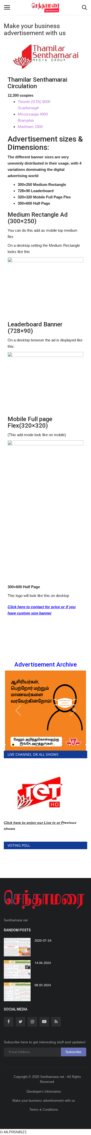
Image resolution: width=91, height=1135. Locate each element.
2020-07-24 (42, 940)
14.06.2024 (42, 963)
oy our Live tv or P (47, 823)
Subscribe (73, 1052)
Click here (12, 823)
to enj (26, 823)
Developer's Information (44, 1091)
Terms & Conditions (43, 1109)
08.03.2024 (42, 985)
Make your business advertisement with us (43, 1100)
